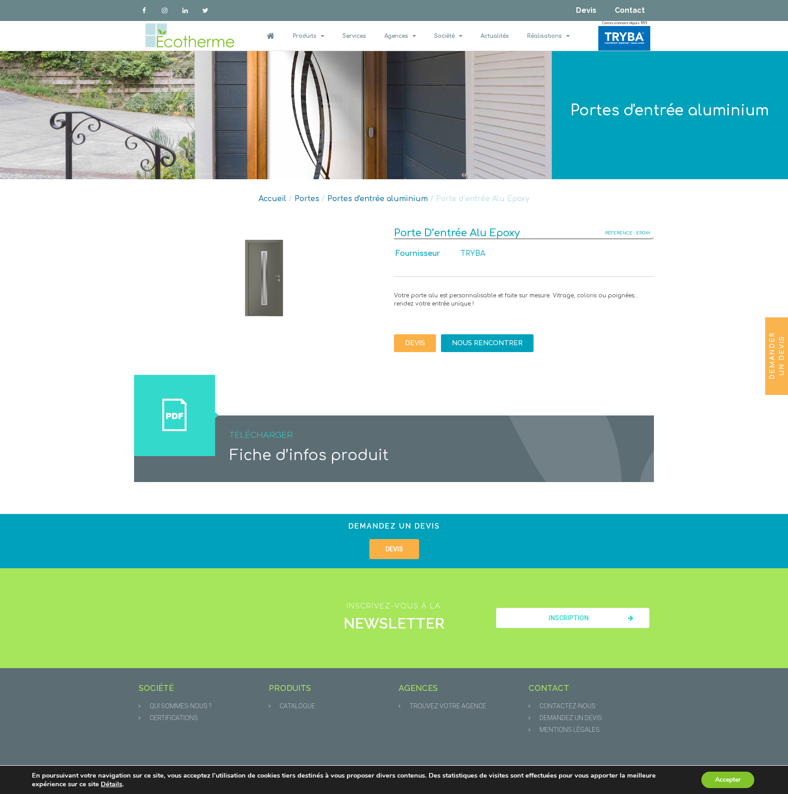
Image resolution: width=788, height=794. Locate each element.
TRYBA (473, 253)
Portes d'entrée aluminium (669, 111)
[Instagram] (165, 10)
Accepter (728, 779)
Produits (304, 36)
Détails (111, 784)
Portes (307, 199)
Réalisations (544, 36)
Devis (586, 10)
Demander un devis (777, 355)
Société (444, 36)
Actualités (495, 36)
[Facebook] (144, 10)
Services (354, 36)
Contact (630, 10)
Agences (396, 36)
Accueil (272, 199)
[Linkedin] (185, 10)
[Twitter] (205, 10)
